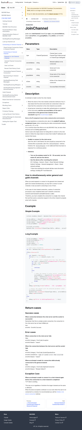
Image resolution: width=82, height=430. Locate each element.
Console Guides (8, 422)
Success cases (74, 29)
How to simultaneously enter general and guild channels (75, 15)
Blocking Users (7, 105)
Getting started (19, 2)
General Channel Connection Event (12, 61)
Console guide (27, 2)
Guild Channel (7, 92)
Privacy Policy (59, 420)
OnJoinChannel (44, 115)
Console (31, 420)
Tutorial (5, 24)
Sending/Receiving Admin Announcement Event (10, 95)
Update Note (61, 2)
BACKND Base (6, 12)
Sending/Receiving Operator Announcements (12, 88)
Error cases (73, 32)
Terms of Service (60, 417)
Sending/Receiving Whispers (12, 85)
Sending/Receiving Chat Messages (11, 81)
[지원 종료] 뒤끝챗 (6, 18)
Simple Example (75, 22)
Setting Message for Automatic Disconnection (12, 117)
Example (72, 20)
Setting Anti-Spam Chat (10, 121)
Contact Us (58, 422)
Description (72, 10)
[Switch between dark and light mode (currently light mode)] (66, 2)
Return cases (73, 27)
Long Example (74, 25)
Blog (30, 422)
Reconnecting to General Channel (11, 76)
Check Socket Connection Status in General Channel (13, 48)
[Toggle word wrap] (61, 216)
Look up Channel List (9, 41)
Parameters (72, 8)
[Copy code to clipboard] (64, 216)
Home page (32, 417)
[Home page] (26, 19)
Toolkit (4, 124)
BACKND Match (6, 15)
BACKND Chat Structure (10, 27)
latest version (53, 14)
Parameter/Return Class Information (10, 30)
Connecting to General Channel (12, 44)
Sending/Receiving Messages (11, 39)
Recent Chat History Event (12, 68)
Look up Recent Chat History (11, 114)
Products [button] (35, 2)
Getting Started (7, 21)
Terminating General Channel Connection (12, 72)
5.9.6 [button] (54, 2)
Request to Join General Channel (11, 57)
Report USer (6, 108)
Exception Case (75, 34)
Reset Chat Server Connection (11, 99)
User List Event (8, 65)
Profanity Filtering (8, 111)
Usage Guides (8, 420)
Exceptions (6, 102)
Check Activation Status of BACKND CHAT (10, 35)
